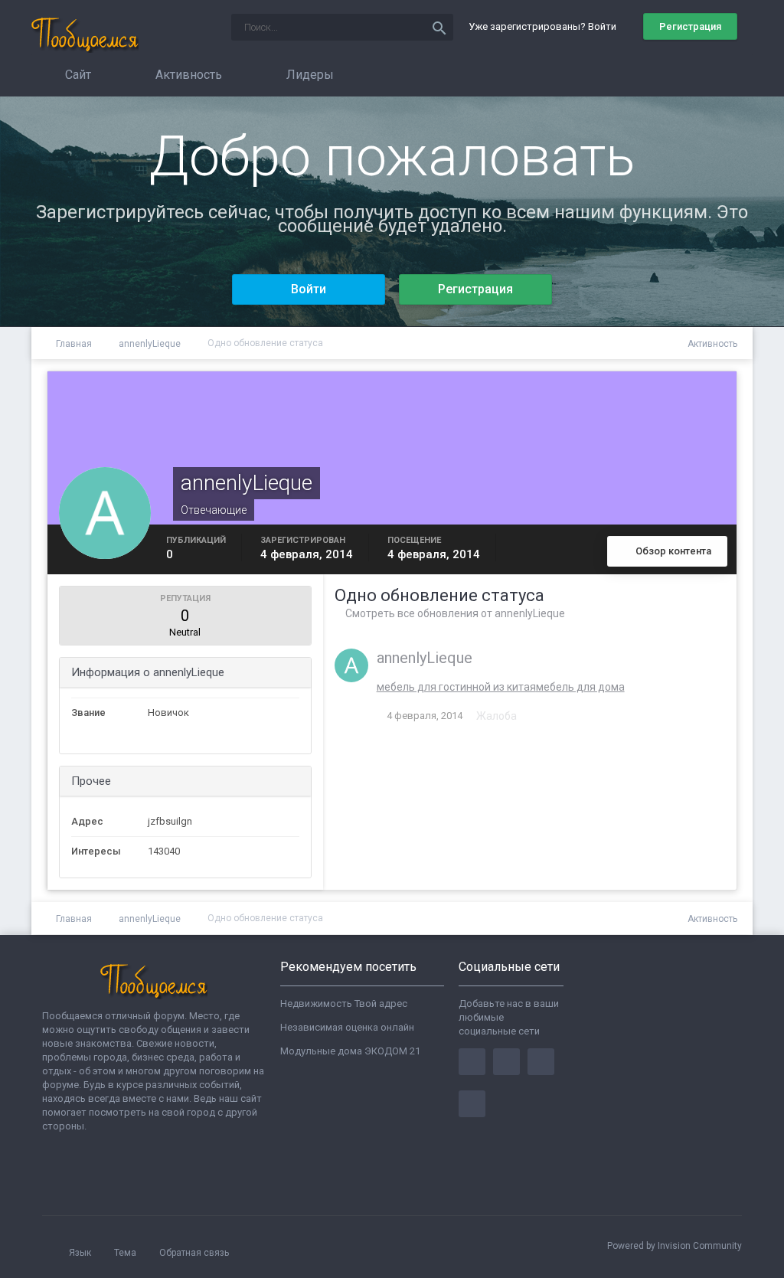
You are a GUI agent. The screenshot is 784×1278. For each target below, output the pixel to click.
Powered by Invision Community (674, 1245)
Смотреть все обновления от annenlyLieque (454, 613)
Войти (308, 289)
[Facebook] (472, 1061)
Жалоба (496, 716)
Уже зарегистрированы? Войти (545, 26)
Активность (187, 74)
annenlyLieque (424, 658)
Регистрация (690, 26)
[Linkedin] (541, 1061)
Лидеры (308, 74)
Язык (81, 1252)
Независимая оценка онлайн (347, 1027)
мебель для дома (580, 687)
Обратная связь (194, 1252)
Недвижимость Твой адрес (343, 1003)
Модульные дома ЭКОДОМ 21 (350, 1051)
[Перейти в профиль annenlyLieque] (351, 665)
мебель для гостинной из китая (456, 687)
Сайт (76, 74)
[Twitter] (506, 1061)
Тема (126, 1252)
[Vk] (472, 1103)
